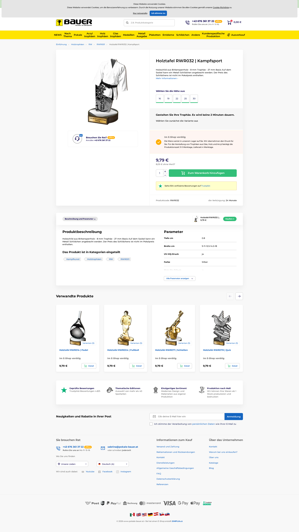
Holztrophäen (77, 44)
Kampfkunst (72, 259)
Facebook (107, 471)
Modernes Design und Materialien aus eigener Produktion (173, 394)
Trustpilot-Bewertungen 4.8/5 (84, 391)
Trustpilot (205, 186)
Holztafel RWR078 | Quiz (217, 350)
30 (194, 98)
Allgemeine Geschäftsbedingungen (175, 468)
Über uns (213, 457)
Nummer (159, 173)
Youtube (90, 471)
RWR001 (101, 44)
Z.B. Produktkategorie (142, 22)
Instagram (126, 471)
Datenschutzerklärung (168, 479)
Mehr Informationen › (167, 78)
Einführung (61, 44)
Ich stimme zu (158, 13)
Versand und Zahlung (168, 446)
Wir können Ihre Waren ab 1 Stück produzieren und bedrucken (221, 394)
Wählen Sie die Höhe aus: (170, 91)
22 (177, 98)
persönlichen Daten (203, 424)
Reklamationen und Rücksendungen (176, 452)
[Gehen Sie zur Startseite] (74, 22)
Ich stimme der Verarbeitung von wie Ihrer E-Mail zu (195, 424)
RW (90, 44)
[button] (179, 278)
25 (185, 98)
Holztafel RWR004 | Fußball (123, 350)
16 (160, 98)
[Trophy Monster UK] (138, 514)
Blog (211, 468)
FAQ (159, 473)
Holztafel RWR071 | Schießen (171, 350)
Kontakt (161, 457)
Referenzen (162, 484)
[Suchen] (127, 22)
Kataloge (213, 463)
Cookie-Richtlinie (221, 7)
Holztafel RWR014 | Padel (73, 350)
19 (168, 98)
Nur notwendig (140, 13)
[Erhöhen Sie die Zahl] (165, 171)
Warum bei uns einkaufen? (223, 452)
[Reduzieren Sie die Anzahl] (165, 175)
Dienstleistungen (166, 463)
